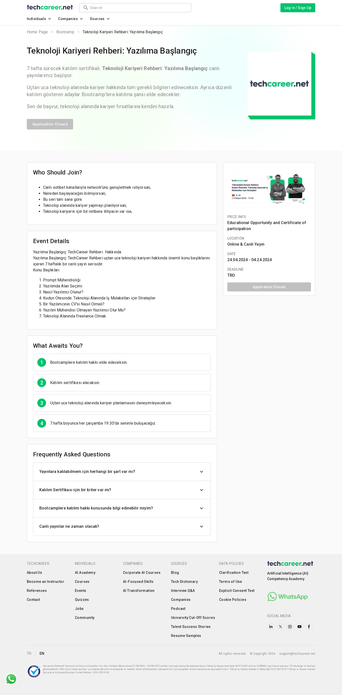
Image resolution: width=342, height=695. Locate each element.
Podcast (178, 609)
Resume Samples (186, 636)
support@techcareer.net (297, 653)
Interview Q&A (183, 591)
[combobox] (138, 7)
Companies (68, 19)
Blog (175, 573)
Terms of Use (230, 582)
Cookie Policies (232, 600)
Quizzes (82, 600)
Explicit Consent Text (236, 591)
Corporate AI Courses (141, 573)
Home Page (37, 32)
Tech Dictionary (184, 582)
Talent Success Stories (191, 627)
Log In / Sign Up (297, 8)
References (37, 591)
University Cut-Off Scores (193, 618)
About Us (34, 573)
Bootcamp (65, 32)
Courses (82, 582)
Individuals (36, 19)
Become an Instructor (45, 582)
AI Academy (85, 573)
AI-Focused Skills (138, 582)
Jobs (79, 609)
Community (85, 618)
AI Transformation (139, 591)
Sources (97, 19)
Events (80, 591)
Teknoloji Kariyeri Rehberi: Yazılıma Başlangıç (123, 32)
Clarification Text (233, 573)
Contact (33, 600)
